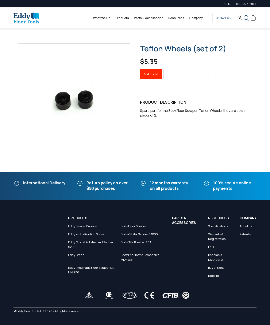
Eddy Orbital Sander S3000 (139, 234)
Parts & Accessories (148, 18)
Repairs (213, 276)
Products (122, 18)
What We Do (101, 18)
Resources (176, 18)
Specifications (218, 226)
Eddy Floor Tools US (30, 311)
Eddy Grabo (76, 255)
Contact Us (223, 18)
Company (196, 18)
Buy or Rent (216, 268)
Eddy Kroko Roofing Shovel (86, 234)
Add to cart (151, 74)
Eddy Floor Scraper (134, 226)
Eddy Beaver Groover (82, 226)
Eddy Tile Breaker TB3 (136, 242)
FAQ (211, 247)
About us (246, 226)
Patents (245, 234)
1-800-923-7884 (245, 4)
